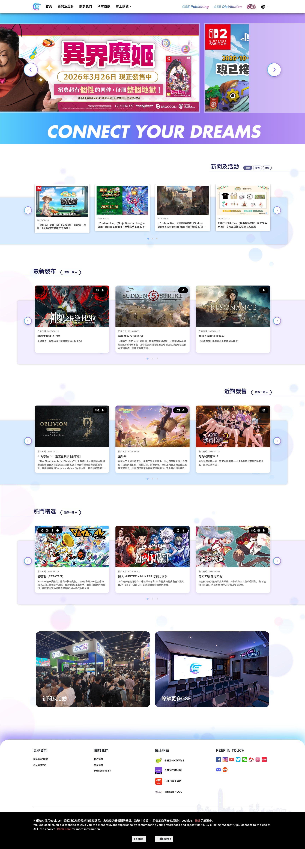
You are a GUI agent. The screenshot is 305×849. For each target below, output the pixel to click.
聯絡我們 (98, 765)
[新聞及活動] (93, 669)
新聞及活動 (66, 6)
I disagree (164, 839)
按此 (198, 820)
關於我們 (85, 6)
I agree (138, 839)
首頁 (49, 6)
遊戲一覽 (69, 272)
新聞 (257, 168)
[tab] (148, 238)
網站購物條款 (39, 765)
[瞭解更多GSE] (212, 669)
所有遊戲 (104, 6)
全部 (248, 168)
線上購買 (122, 6)
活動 (267, 168)
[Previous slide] (31, 70)
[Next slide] (274, 70)
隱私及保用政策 (40, 759)
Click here (64, 829)
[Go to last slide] (28, 210)
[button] (265, 6)
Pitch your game (102, 771)
